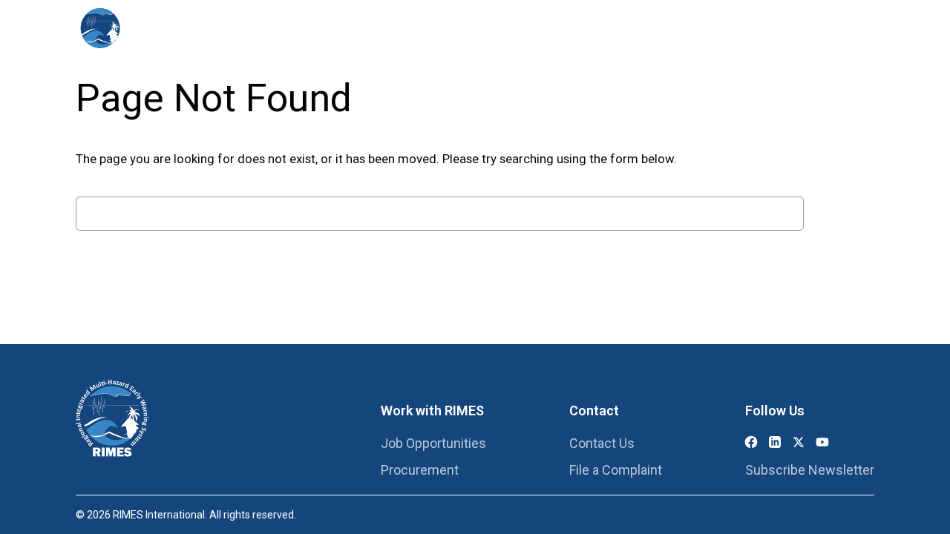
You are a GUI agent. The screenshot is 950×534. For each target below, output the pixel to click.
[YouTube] (822, 442)
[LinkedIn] (775, 442)
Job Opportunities (433, 443)
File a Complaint (615, 470)
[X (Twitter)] (798, 442)
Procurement (420, 470)
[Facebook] (751, 442)
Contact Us (602, 443)
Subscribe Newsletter (809, 470)
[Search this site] (849, 29)
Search (842, 213)
